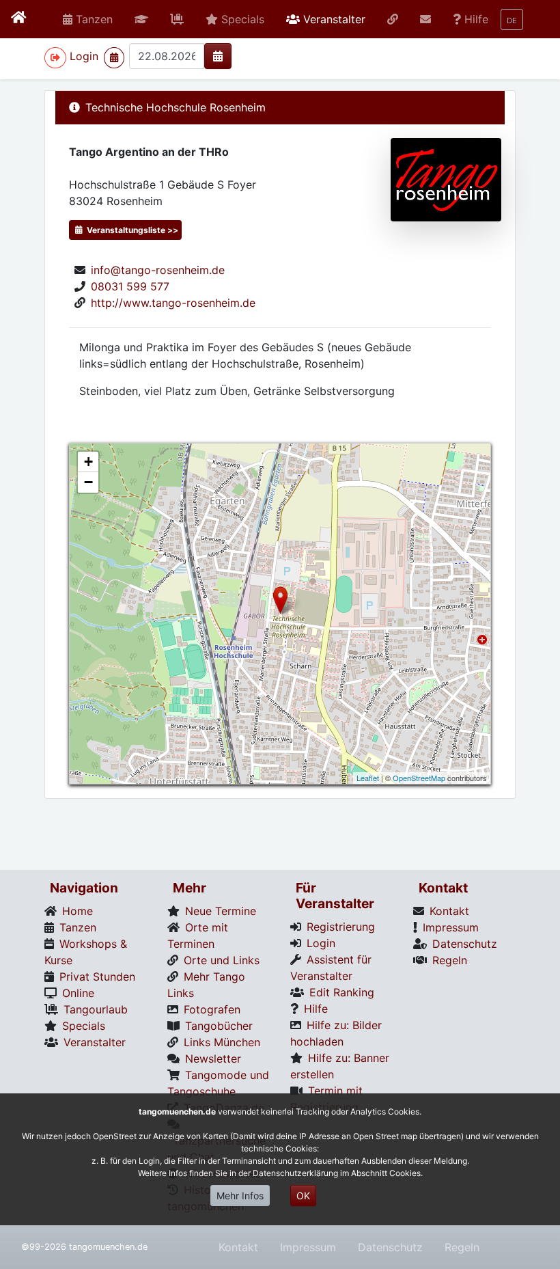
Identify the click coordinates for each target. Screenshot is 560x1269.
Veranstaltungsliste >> (131, 230)
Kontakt (238, 1247)
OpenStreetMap (419, 777)
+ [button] (88, 461)
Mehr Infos (240, 1195)
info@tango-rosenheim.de (158, 270)
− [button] (88, 482)
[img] (218, 56)
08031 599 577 (130, 286)
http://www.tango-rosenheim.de (173, 303)
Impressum (308, 1247)
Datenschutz (390, 1247)
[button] (141, 19)
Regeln (462, 1247)
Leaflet (367, 777)
